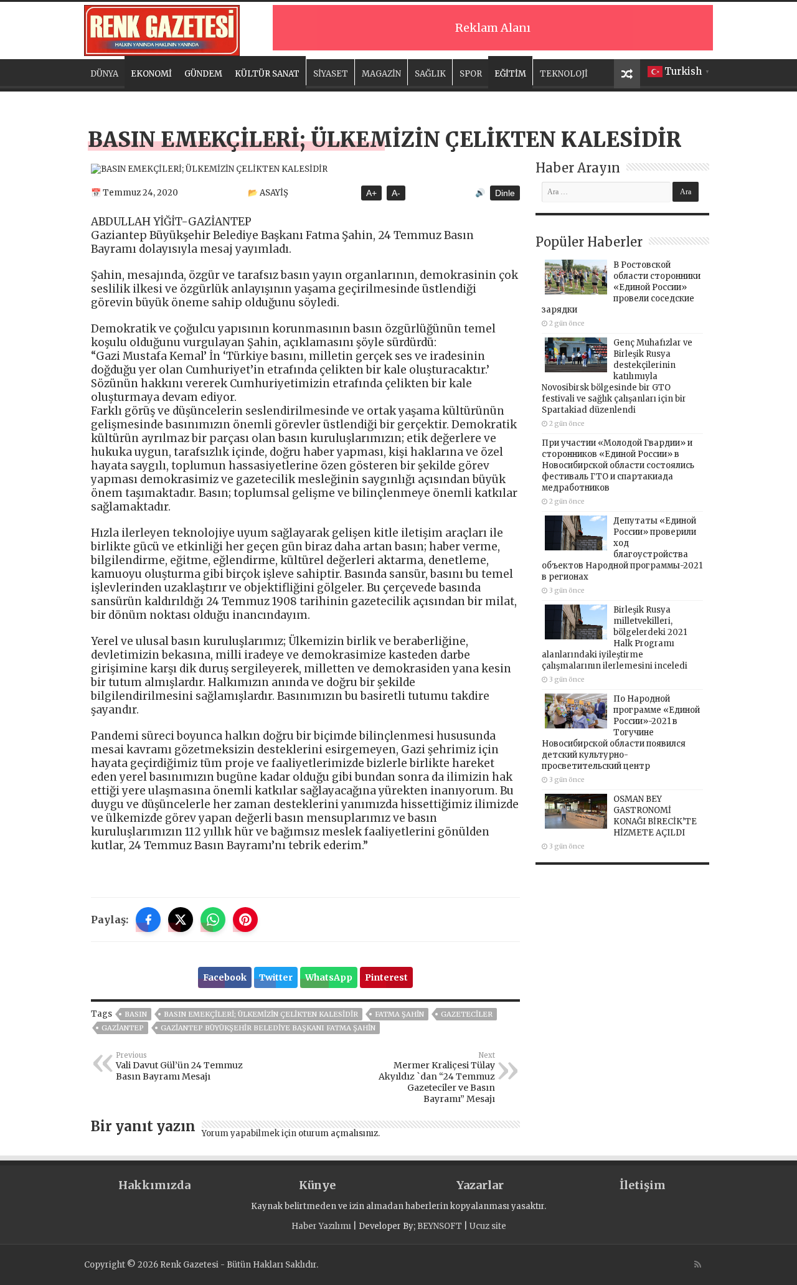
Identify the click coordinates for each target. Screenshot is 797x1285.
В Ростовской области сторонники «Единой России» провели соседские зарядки (621, 287)
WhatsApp (328, 977)
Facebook (225, 977)
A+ (371, 193)
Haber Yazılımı (321, 1226)
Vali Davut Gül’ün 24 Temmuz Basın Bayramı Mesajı (179, 1066)
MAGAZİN (381, 73)
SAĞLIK (430, 73)
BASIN (136, 1014)
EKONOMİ (151, 73)
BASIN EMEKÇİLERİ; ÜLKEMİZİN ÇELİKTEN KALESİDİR (261, 1014)
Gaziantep (122, 1028)
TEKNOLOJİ (564, 73)
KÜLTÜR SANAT (267, 73)
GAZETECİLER (467, 1014)
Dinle (505, 193)
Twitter (276, 977)
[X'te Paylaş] (180, 919)
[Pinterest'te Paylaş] (245, 919)
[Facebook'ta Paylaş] (148, 919)
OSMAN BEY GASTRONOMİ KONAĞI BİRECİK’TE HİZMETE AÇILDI (655, 816)
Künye (317, 1185)
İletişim (643, 1185)
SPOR (471, 73)
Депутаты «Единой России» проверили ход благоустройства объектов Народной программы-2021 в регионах (622, 548)
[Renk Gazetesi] (162, 28)
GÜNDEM (203, 73)
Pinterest (386, 977)
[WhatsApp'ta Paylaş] (212, 919)
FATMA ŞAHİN (399, 1014)
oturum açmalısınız (338, 1133)
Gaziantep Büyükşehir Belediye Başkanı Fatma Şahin (268, 1028)
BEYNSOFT (439, 1226)
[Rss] (697, 1264)
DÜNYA (104, 73)
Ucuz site (487, 1226)
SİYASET (330, 73)
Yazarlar (480, 1185)
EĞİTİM (510, 73)
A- (396, 193)
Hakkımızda (154, 1185)
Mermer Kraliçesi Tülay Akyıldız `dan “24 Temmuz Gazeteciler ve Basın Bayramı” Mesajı (437, 1077)
